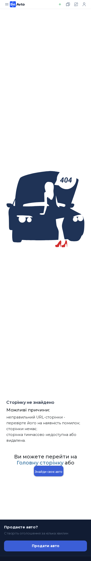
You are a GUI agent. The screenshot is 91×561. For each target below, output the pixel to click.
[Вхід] (84, 4)
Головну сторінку (40, 463)
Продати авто (45, 546)
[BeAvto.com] (17, 4)
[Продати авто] (60, 4)
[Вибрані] (68, 4)
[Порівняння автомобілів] (76, 4)
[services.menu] (7, 4)
